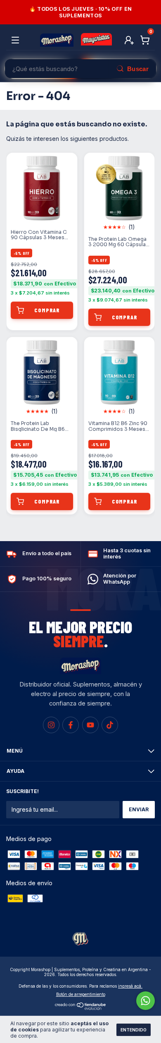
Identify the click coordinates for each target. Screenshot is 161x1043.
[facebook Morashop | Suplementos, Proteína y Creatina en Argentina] (70, 725)
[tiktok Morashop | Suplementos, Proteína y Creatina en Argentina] (110, 725)
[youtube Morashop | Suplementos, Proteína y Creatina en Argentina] (90, 725)
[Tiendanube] (81, 1008)
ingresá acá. (130, 986)
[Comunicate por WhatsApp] (145, 1000)
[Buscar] (132, 68)
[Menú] (16, 40)
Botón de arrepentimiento (80, 994)
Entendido (134, 1029)
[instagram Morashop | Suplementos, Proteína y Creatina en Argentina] (51, 725)
